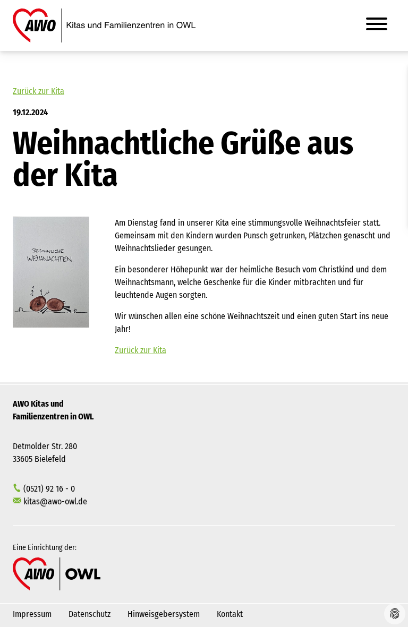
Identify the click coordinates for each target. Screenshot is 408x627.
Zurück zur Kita (38, 91)
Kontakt (230, 614)
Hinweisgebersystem (164, 614)
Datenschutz (89, 614)
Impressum (32, 614)
